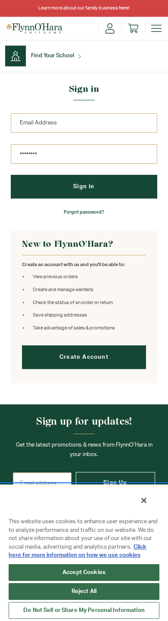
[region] (84, 552)
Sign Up (115, 483)
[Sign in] (110, 28)
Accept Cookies (84, 572)
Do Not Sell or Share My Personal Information (84, 610)
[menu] (156, 28)
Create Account (84, 357)
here (123, 8)
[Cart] (133, 28)
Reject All (84, 591)
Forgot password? (84, 212)
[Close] (143, 500)
